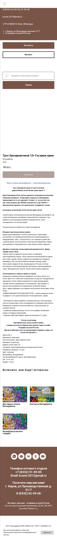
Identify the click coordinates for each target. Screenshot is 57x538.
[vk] (28, 456)
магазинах (17, 325)
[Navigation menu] (4, 4)
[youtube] (43, 456)
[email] (21, 456)
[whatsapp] (14, 456)
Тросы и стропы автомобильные (19, 183)
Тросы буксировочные (41, 183)
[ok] (35, 456)
